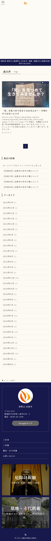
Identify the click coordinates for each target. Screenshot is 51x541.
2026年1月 (9, 202)
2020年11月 (10, 283)
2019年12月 (10, 342)
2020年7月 (10, 305)
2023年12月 (10, 218)
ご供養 (6, 445)
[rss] (25, 535)
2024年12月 (10, 213)
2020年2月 (10, 332)
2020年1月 (9, 337)
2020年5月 (10, 315)
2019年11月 (10, 348)
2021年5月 (9, 261)
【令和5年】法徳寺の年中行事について (21, 187)
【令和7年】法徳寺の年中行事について (21, 176)
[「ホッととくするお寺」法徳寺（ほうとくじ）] (25, 3)
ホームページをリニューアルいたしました (22, 165)
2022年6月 (10, 234)
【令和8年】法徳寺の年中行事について (21, 171)
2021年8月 (9, 256)
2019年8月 (9, 364)
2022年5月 (10, 240)
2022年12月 (10, 224)
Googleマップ (25, 423)
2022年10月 (10, 229)
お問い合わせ (9, 456)
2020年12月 (11, 278)
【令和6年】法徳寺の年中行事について (21, 181)
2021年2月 (9, 267)
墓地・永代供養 (10, 450)
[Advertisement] (25, 32)
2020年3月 (10, 326)
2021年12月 (10, 251)
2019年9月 (9, 359)
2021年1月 (9, 272)
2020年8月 (9, 299)
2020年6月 (10, 310)
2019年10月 (10, 353)
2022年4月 (10, 245)
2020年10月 (10, 288)
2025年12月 (10, 207)
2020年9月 (10, 294)
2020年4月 (10, 321)
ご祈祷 (6, 439)
